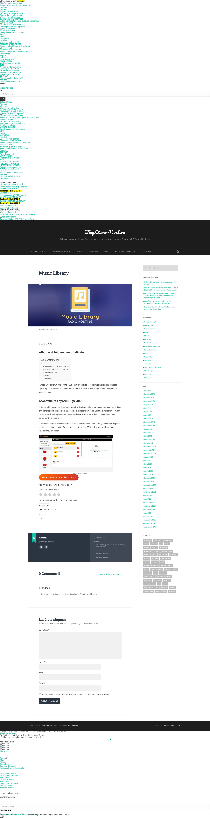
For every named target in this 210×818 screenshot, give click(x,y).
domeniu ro (163, 547)
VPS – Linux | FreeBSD (125, 252)
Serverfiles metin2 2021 (164, 576)
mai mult (4, 751)
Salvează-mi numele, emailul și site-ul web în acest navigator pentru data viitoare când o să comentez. (76, 694)
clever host (157, 540)
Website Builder (7, 785)
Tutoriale (147, 364)
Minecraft (147, 339)
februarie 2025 (149, 422)
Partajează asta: (51, 372)
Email (41, 673)
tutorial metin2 (148, 587)
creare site (154, 544)
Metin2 (146, 336)
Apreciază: (49, 375)
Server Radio (5, 781)
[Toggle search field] (178, 251)
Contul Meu (17, 3)
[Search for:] (160, 268)
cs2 (161, 544)
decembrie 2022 (150, 485)
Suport (3, 55)
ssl (159, 584)
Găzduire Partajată (8, 774)
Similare (48, 378)
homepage (173, 555)
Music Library (54, 273)
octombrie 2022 (150, 492)
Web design (148, 371)
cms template (167, 540)
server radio (100, 547)
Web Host (93, 252)
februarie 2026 (149, 394)
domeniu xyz (147, 551)
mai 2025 (147, 415)
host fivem (155, 558)
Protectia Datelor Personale (12, 768)
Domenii (3, 7)
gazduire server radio (150, 555)
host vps (146, 562)
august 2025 (148, 405)
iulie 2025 (147, 408)
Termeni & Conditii (8, 766)
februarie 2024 (149, 440)
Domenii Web (149, 325)
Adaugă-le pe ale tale (111, 574)
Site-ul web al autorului (46, 547)
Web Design (5, 54)
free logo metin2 (167, 551)
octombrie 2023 (150, 454)
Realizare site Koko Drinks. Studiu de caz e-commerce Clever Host (160, 308)
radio (175, 569)
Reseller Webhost (7, 787)
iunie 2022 (148, 495)
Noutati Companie (61, 252)
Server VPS (5, 777)
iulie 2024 (147, 433)
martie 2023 (148, 475)
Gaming (79, 252)
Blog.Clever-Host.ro (105, 232)
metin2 (146, 569)
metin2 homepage (156, 569)
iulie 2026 (147, 391)
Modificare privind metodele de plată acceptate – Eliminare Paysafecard (157, 302)
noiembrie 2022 (150, 488)
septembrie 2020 (150, 527)
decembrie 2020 (150, 520)
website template (161, 591)
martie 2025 (148, 419)
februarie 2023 (149, 478)
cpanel (146, 544)
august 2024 (148, 429)
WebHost (4, 9)
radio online (120, 545)
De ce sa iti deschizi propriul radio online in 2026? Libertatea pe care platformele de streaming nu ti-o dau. (160, 295)
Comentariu (44, 630)
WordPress (73, 726)
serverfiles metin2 (149, 576)
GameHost (4, 38)
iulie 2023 (147, 461)
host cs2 (146, 558)
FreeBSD (156, 551)
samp (155, 573)
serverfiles (163, 573)
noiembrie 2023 (150, 450)
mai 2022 (147, 499)
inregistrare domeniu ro (151, 566)
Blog (2, 760)
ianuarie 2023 (149, 482)
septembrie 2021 (150, 510)
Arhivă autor (41, 547)
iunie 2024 (148, 436)
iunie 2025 (148, 412)
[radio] (41, 494)
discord (167, 544)
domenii (146, 547)
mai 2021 (147, 513)
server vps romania (149, 584)
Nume (42, 662)
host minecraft (165, 558)
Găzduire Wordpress (9, 775)
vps (157, 587)
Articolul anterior (102, 554)
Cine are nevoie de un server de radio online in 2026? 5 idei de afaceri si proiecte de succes (161, 289)
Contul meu (5, 764)
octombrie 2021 (150, 506)
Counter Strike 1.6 (150, 322)
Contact (3, 758)
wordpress (172, 591)
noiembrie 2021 (150, 502)
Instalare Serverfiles (166, 566)
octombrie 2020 (150, 523)
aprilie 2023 (148, 471)
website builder (148, 591)
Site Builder (148, 360)
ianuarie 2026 (149, 398)
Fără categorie (149, 329)
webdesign (164, 587)
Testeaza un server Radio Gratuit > (58, 477)
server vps (167, 580)
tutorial (165, 584)
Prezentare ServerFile (152, 346)
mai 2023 (147, 468)
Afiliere (3, 762)
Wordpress (148, 378)
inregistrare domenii (158, 562)
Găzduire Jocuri (7, 779)
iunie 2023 (148, 464)
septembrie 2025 (150, 401)
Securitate (146, 252)
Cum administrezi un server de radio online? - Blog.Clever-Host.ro (68, 594)
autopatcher (147, 540)
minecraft (168, 569)
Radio (2, 36)
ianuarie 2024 (149, 443)
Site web (42, 683)
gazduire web (163, 555)
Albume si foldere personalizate (57, 366)
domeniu (154, 547)
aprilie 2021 (148, 517)
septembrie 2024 (150, 426)
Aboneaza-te (5, 810)
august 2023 (148, 457)
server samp (157, 580)
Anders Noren (169, 726)
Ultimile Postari (39, 252)
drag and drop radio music (105, 545)
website (172, 587)
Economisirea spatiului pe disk (56, 369)
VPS (2, 34)
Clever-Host (21, 814)
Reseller (3, 40)
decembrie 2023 (150, 447)
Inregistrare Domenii (9, 783)
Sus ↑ (179, 726)
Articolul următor (102, 557)
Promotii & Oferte (150, 350)
